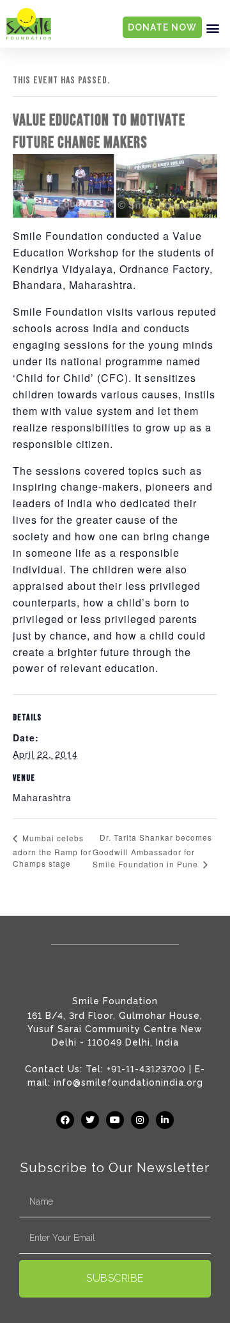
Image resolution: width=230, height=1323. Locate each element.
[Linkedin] (165, 1120)
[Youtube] (115, 1120)
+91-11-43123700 (146, 1069)
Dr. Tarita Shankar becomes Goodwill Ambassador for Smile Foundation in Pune (152, 850)
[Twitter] (90, 1120)
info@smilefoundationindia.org (128, 1082)
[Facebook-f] (65, 1120)
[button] (213, 27)
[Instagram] (140, 1120)
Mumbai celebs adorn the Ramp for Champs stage (52, 850)
